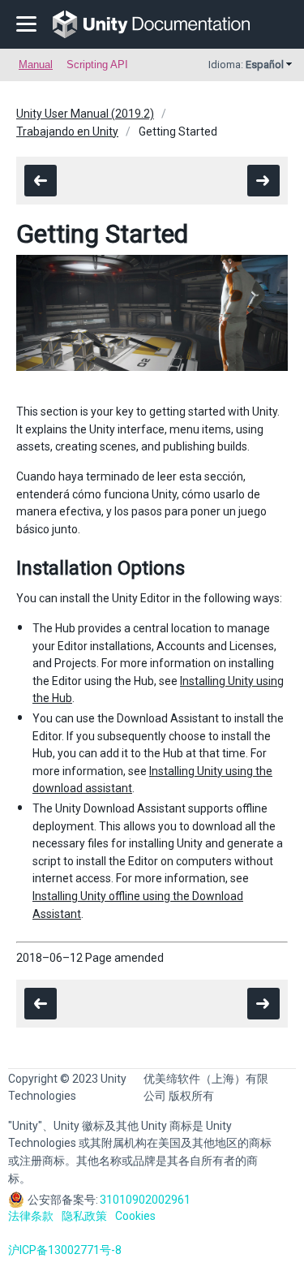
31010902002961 (145, 1199)
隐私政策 (84, 1215)
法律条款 (31, 1215)
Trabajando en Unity (67, 131)
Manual (36, 64)
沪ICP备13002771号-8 (65, 1249)
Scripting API (97, 64)
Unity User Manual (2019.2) (85, 113)
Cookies (135, 1215)
